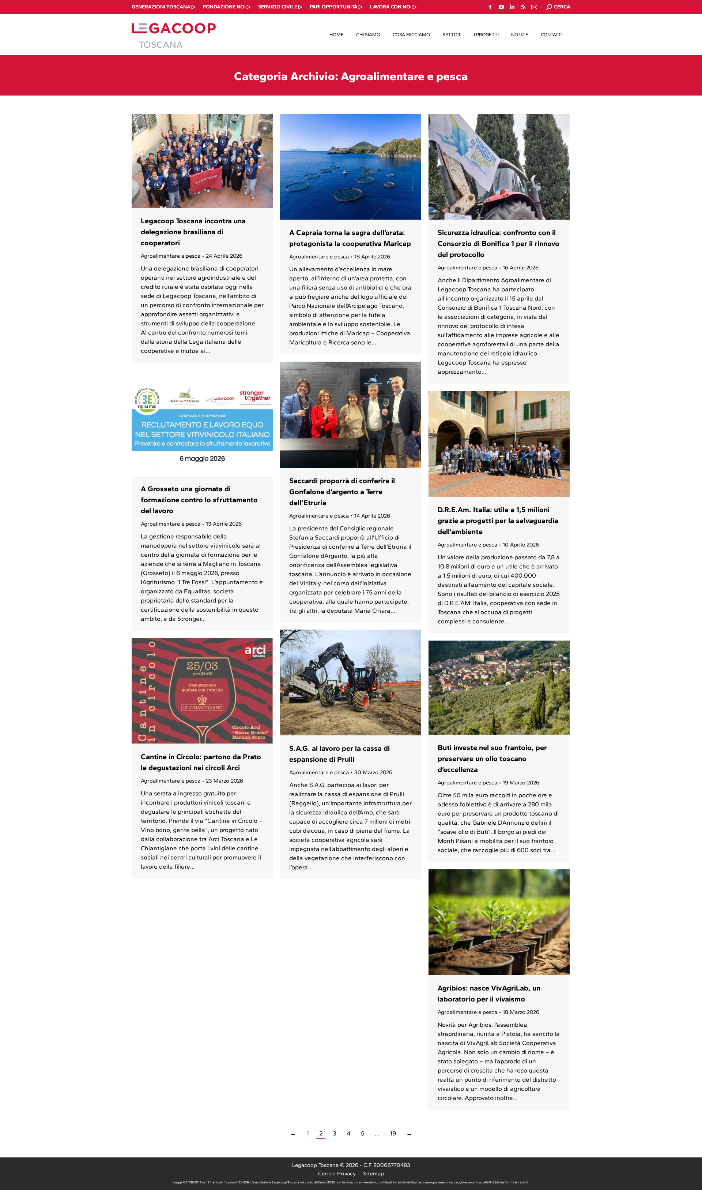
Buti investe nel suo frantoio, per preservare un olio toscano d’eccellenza (492, 758)
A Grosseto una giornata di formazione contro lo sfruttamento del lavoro (199, 499)
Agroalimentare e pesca (170, 256)
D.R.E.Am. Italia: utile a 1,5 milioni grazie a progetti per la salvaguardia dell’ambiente (498, 520)
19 (393, 1133)
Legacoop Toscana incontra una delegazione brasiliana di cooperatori (193, 231)
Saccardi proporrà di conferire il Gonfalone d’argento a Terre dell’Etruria (342, 491)
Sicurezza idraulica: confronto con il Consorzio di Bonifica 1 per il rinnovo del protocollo (498, 243)
